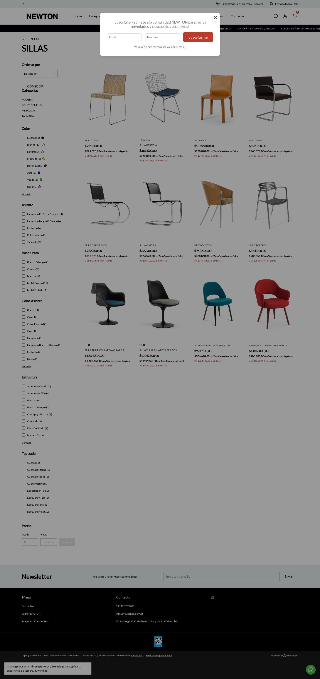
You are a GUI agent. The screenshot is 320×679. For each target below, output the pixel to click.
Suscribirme (198, 37)
